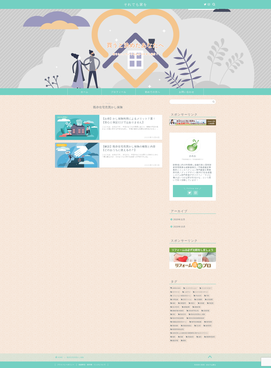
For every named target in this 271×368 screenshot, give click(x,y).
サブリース (175, 292)
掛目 (173, 314)
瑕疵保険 (175, 325)
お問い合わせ (186, 92)
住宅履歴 (199, 299)
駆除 (184, 340)
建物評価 (197, 307)
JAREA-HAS (176, 288)
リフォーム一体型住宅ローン (181, 296)
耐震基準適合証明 (178, 329)
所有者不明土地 (193, 310)
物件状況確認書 (196, 322)
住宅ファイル (187, 299)
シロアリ (187, 292)
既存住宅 (183, 314)
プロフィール (118, 92)
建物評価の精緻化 (178, 310)
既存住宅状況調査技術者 (196, 318)
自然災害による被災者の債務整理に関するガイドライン (190, 333)
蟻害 (173, 337)
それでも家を (135, 4)
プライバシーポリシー (65, 364)
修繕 (173, 303)
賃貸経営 (191, 337)
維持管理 (208, 325)
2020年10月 (179, 226)
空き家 (198, 325)
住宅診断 (210, 299)
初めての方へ (152, 92)
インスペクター (206, 288)
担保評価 (206, 310)
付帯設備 (175, 299)
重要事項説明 (210, 337)
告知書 (202, 303)
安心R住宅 (175, 307)
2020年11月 (179, 219)
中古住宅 (198, 296)
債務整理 (183, 303)
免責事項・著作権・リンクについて (92, 364)
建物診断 (187, 307)
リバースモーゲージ (201, 292)
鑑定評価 (175, 340)
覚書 (181, 337)
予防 (207, 296)
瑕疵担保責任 (187, 325)
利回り (193, 303)
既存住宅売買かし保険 (198, 314)
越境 (199, 337)
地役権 (211, 303)
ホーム (84, 92)
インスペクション (191, 288)
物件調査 (209, 322)
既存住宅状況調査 (178, 318)
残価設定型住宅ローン (179, 322)
